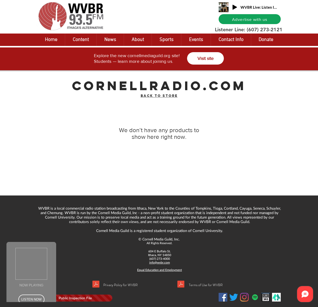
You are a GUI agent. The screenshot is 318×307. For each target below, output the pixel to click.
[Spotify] (255, 297)
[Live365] (265, 297)
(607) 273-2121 (264, 30)
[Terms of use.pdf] (181, 285)
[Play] (235, 7)
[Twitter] (233, 297)
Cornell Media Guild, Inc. (161, 239)
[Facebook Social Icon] (223, 297)
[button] (80, 40)
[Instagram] (244, 297)
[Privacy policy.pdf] (96, 285)
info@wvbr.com (159, 262)
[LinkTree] (276, 297)
